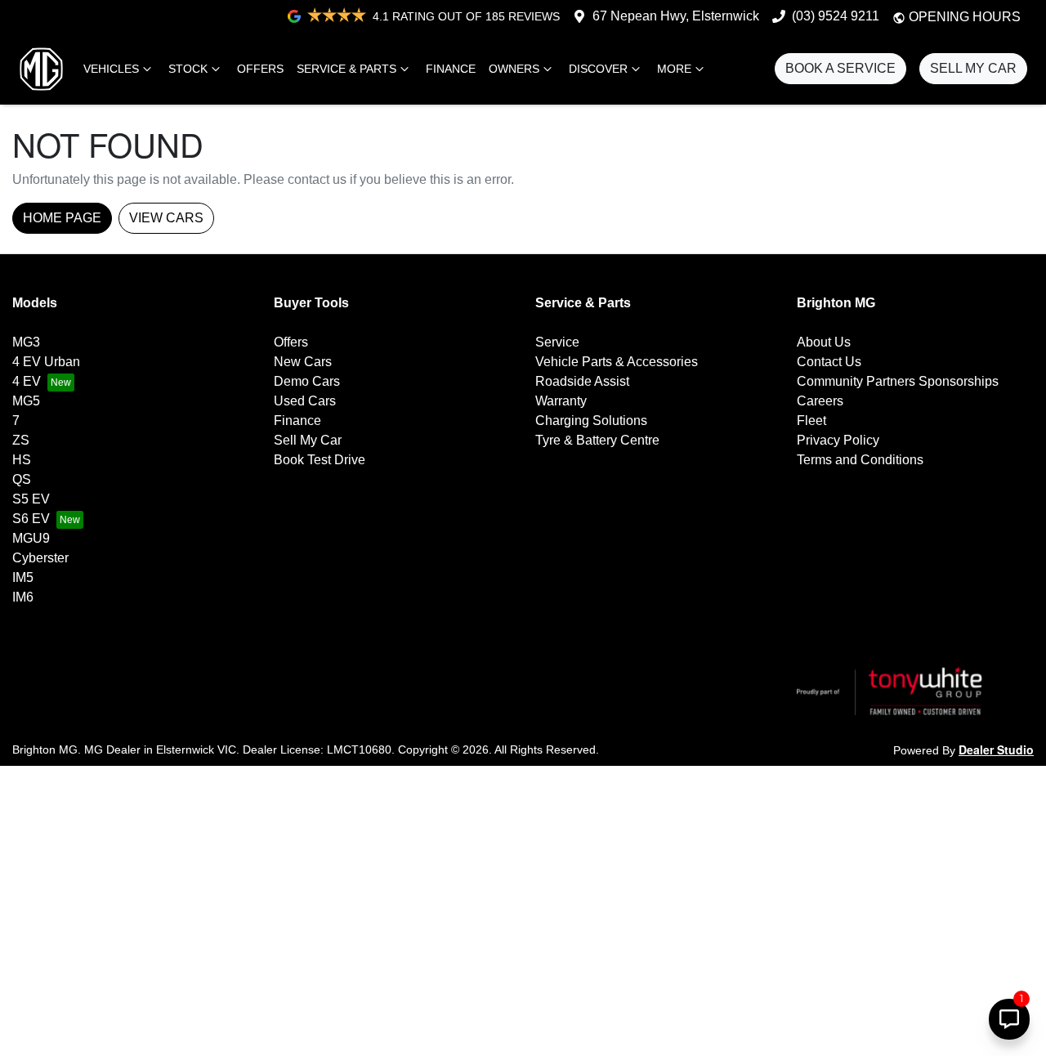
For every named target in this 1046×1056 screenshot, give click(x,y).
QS (21, 479)
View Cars (166, 218)
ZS (20, 440)
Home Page (62, 218)
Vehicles (111, 68)
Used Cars (305, 401)
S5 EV (31, 499)
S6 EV (31, 519)
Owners (514, 68)
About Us (824, 342)
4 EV (26, 381)
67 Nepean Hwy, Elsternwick (675, 16)
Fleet (811, 420)
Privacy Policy (838, 440)
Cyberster (40, 558)
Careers (820, 401)
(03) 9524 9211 (835, 16)
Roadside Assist (582, 381)
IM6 (23, 597)
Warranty (561, 401)
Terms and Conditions (860, 460)
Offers (260, 68)
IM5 (23, 577)
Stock (188, 68)
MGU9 (31, 538)
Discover (598, 68)
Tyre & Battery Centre (597, 440)
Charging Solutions (591, 420)
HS (21, 460)
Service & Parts (346, 68)
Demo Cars (307, 381)
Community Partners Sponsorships (898, 381)
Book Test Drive (319, 460)
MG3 (26, 342)
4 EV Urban (46, 362)
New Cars (303, 362)
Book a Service (840, 68)
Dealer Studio (996, 749)
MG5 (26, 401)
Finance (451, 68)
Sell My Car (973, 68)
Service (557, 342)
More (674, 68)
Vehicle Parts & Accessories (616, 362)
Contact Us (829, 362)
